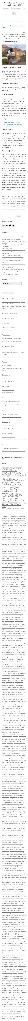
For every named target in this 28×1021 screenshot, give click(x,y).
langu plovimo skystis (16, 680)
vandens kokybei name (21, 544)
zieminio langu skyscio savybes (19, 643)
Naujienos (19, 196)
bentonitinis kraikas (13, 710)
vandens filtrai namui (11, 498)
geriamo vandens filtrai (16, 484)
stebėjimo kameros (14, 87)
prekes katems (5, 727)
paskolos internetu (11, 663)
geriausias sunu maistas (6, 751)
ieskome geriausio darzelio (16, 650)
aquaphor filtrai (17, 467)
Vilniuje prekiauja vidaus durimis (8, 437)
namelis (19, 974)
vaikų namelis (21, 767)
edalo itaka (15, 720)
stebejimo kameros (12, 203)
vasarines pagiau (22, 840)
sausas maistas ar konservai (13, 671)
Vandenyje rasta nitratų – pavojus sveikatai (11, 425)
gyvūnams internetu (6, 757)
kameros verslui (13, 200)
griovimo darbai (5, 486)
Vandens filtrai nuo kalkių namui (9, 327)
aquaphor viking (6, 481)
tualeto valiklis (15, 793)
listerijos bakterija (9, 643)
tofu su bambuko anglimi (12, 692)
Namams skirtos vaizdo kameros (12, 122)
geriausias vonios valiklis (11, 617)
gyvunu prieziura (13, 713)
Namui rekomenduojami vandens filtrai (10, 448)
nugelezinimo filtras (10, 487)
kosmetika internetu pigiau (7, 1008)
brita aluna (13, 764)
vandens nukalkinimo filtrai (7, 560)
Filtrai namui (6, 386)
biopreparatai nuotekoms (15, 778)
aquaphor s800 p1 (14, 475)
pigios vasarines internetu (18, 844)
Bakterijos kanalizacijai (8, 318)
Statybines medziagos (7, 433)
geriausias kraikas (16, 959)
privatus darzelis (22, 748)
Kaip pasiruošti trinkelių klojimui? (9, 365)
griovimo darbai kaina (11, 800)
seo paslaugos (5, 495)
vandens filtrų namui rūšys (20, 541)
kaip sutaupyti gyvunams (19, 711)
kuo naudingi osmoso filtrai (13, 532)
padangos (16, 493)
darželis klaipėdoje (13, 809)
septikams (9, 793)
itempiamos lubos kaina (20, 654)
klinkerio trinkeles (5, 778)
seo (20, 493)
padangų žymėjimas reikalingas (8, 621)
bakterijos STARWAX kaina (20, 985)
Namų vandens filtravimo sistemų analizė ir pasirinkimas (14, 439)
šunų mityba (12, 955)
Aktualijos (9, 196)
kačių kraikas (15, 755)
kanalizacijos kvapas (11, 744)
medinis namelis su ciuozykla (7, 746)
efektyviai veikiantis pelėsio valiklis (8, 628)
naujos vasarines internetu (7, 842)
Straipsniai (4, 193)
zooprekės (14, 758)
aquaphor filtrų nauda (16, 572)
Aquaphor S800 (8, 126)
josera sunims (22, 906)
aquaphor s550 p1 (14, 474)
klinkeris (8, 783)
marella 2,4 (18, 764)
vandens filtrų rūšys (17, 548)
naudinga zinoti (19, 832)
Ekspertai (5, 362)
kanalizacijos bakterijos (20, 744)
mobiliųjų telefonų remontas (7, 614)
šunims (3, 715)
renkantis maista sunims (15, 863)
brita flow (13, 765)
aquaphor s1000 (21, 475)
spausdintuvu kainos (6, 999)
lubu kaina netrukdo (21, 652)
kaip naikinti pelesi (9, 784)
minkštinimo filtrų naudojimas (19, 521)
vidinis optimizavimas (12, 661)
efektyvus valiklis (12, 781)
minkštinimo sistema (6, 523)
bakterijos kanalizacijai (21, 636)
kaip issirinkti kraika (16, 751)
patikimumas (12, 797)
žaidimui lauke (9, 969)
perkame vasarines (14, 851)
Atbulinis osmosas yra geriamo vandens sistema (12, 330)
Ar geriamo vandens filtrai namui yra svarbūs (11, 338)
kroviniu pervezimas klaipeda (15, 774)
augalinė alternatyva (12, 717)
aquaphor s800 (21, 474)
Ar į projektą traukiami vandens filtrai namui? (11, 401)
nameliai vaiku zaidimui (14, 976)
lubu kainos (23, 656)
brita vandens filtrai (15, 748)
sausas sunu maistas (19, 727)
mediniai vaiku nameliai (14, 788)
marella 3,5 (24, 764)
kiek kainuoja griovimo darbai (14, 786)
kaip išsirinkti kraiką (15, 960)
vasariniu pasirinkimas (18, 833)
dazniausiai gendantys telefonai (14, 610)
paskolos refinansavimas (7, 668)
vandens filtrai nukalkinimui (7, 525)
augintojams (7, 739)
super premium (14, 701)
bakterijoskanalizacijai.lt (15, 805)
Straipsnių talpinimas (20, 206)
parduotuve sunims (11, 819)
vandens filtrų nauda (18, 525)
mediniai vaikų (20, 969)
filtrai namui (10, 551)
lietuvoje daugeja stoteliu (20, 619)
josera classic (12, 629)
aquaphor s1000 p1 (14, 476)
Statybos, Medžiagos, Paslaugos (10, 313)
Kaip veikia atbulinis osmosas (8, 248)
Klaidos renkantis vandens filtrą (8, 381)
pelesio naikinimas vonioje (16, 783)
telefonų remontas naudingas (15, 608)
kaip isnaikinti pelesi (13, 856)
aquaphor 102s (5, 591)
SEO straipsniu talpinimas (8, 298)
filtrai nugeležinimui (6, 520)
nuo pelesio (7, 814)
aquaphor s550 (16, 473)
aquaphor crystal (7, 467)
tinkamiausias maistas (6, 737)
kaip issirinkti (17, 730)
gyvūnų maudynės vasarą (16, 753)
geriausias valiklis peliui (6, 626)
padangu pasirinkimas (6, 687)
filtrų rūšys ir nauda (15, 523)
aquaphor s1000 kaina (6, 476)
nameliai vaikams (16, 769)
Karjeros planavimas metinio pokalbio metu (11, 255)
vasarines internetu (19, 825)
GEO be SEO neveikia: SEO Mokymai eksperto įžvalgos (13, 250)
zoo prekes (22, 765)
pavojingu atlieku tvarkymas (7, 1004)
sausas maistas (8, 755)
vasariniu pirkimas (18, 828)
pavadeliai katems (13, 725)
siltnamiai (18, 657)
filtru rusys (24, 760)
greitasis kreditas (5, 664)
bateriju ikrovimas (5, 797)
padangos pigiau (5, 683)
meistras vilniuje (19, 699)
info (12, 711)
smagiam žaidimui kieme (14, 607)
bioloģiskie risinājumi (13, 645)
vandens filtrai (15, 494)
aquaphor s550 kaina (6, 474)
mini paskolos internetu (9, 901)
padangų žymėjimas (20, 516)
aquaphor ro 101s (7, 469)
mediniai (14, 969)
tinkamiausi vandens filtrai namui (18, 537)
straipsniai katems (13, 659)
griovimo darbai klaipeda (11, 776)
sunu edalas (21, 905)
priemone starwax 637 (21, 983)
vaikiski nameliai (8, 771)
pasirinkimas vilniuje (6, 650)
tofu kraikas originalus (10, 694)
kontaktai (3, 718)
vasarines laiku (18, 826)
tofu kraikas (20, 710)
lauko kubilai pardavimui (20, 600)
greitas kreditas (13, 664)
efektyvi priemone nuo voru (17, 626)
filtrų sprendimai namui (21, 539)
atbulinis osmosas (9, 482)
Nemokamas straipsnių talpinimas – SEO (14, 4)
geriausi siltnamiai (9, 730)
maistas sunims (22, 750)
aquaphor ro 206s (16, 472)
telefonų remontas (19, 596)
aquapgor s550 (9, 579)
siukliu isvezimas (20, 776)
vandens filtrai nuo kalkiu (13, 500)
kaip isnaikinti (20, 988)
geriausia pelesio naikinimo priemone (14, 854)
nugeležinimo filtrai (10, 489)
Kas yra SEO (5, 444)
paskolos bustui (21, 696)
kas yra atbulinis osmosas (17, 528)
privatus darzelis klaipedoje (7, 816)
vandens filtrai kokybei (6, 537)
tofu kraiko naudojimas (20, 715)
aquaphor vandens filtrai (10, 479)
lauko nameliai (9, 769)
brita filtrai (19, 482)
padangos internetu (6, 675)
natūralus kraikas (17, 962)
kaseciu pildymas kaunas (17, 791)
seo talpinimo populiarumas (18, 821)
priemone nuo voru (16, 595)
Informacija (14, 196)
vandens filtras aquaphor (10, 502)
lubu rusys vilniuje (6, 657)
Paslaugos (6, 198)
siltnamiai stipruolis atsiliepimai (14, 640)
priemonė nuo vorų (11, 596)
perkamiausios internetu (15, 757)
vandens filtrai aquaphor (10, 497)
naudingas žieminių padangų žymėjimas (18, 622)
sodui (9, 748)
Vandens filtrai (6, 323)
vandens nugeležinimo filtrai (9, 508)
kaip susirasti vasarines (18, 849)
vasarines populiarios (10, 832)
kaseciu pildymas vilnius (6, 791)
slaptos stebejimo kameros (10, 201)
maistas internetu (15, 737)
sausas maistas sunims (6, 711)
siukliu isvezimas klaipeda (18, 978)
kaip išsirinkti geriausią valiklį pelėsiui (13, 605)
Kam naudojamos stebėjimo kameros (13, 124)
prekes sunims (11, 727)
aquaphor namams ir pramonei (15, 570)
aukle (11, 814)
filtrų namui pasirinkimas (15, 534)
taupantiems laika (9, 828)
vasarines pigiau (10, 830)
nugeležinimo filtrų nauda (10, 554)
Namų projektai (6, 397)
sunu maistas (20, 701)
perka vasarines (10, 833)
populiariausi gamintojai (11, 852)
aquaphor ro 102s (7, 472)
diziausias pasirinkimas (11, 837)
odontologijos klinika (6, 701)
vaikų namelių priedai (18, 994)
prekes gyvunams (5, 713)
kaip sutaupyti (11, 722)
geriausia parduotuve (6, 723)
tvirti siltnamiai (16, 732)
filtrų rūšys (10, 521)
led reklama (9, 938)
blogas (12, 739)
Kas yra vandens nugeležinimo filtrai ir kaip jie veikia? (13, 269)
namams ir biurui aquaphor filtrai (15, 581)
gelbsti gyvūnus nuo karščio (15, 953)
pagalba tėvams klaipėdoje (12, 807)
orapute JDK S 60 (19, 797)
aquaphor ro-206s (21, 586)
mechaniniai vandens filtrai (15, 486)
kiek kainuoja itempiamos (7, 656)
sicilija (15, 859)
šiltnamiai (4, 750)
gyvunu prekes (5, 661)
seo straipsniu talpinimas (10, 563)
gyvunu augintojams (21, 713)
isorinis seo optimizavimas (7, 633)
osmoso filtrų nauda (21, 520)
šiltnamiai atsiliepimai (18, 734)
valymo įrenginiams (6, 997)
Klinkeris (5, 410)
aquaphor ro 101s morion (9, 471)
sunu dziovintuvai (9, 706)
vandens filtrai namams (11, 1018)
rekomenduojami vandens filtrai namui (10, 546)
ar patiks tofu (4, 717)
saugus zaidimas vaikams (7, 638)
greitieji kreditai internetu (11, 666)
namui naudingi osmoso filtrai (13, 549)
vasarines (12, 826)
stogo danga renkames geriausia (15, 987)
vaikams (3, 636)
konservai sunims (16, 706)
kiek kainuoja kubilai (11, 615)
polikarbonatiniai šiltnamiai (7, 732)
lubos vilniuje (13, 657)
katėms (7, 715)
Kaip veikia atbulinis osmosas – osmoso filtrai (11, 417)
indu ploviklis (13, 798)
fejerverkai (9, 741)
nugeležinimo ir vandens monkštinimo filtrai (15, 558)
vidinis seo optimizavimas (18, 633)
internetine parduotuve (15, 723)
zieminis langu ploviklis (6, 680)
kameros (8, 200)
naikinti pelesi (4, 786)
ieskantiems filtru (15, 741)
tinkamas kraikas (17, 760)
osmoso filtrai (7, 493)
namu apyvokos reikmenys (16, 635)
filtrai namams (23, 535)
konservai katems (19, 708)
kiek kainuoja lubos (16, 656)
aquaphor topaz (6, 478)
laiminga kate (20, 659)
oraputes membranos (6, 798)
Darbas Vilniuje (15, 772)
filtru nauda (4, 743)
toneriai (21, 790)
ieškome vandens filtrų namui (8, 541)
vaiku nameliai (15, 771)
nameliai (3, 769)
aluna (9, 764)
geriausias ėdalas (5, 941)
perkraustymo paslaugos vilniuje (8, 699)
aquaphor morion (17, 468)
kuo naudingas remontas (7, 624)
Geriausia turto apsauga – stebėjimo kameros (14, 27)
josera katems (19, 703)
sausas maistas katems (10, 708)
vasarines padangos (20, 508)
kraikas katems (10, 760)
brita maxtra (10, 964)
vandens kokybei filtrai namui (8, 542)
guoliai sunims (17, 704)
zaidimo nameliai (18, 992)
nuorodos (18, 718)
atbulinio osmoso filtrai (11, 527)
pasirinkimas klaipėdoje (6, 1014)
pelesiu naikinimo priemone (19, 784)
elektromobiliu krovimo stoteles (13, 899)
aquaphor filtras (7, 468)
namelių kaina (4, 971)
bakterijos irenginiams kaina (13, 779)
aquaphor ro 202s (12, 591)
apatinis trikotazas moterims (7, 1009)
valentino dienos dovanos (14, 804)
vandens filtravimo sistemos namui (9, 539)
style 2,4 (4, 765)
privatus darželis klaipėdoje (20, 811)
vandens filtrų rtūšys (12, 544)
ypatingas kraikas (17, 729)
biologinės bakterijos (19, 945)
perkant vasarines (17, 847)
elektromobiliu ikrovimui (12, 696)
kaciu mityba (12, 697)
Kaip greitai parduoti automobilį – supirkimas (11, 239)
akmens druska (15, 861)
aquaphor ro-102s (5, 586)
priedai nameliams (17, 967)
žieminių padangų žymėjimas (7, 518)
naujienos (13, 718)
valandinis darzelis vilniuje (10, 703)
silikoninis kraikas (5, 710)
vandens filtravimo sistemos (9, 503)
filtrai (4, 484)
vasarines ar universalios (16, 823)
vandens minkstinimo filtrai (11, 505)
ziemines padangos (19, 682)
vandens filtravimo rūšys (19, 518)
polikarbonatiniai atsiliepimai (7, 734)
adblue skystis (15, 647)
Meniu (14, 13)
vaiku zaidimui (5, 645)
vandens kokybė (21, 503)
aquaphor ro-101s (17, 577)
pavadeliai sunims (21, 725)
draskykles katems (16, 668)
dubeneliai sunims (20, 908)
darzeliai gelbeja (21, 649)
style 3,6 (8, 765)
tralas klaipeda (22, 980)
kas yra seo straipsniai (9, 631)
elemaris (17, 765)
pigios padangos (9, 676)
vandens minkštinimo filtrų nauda (15, 556)
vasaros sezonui (9, 847)
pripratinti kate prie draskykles (12, 669)
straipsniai (17, 739)
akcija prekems (9, 758)
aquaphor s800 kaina (6, 475)
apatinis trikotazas (5, 802)
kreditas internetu (20, 666)
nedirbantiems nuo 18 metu (17, 858)
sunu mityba (4, 722)
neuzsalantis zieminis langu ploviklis (17, 678)
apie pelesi (19, 852)
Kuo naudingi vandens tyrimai (8, 428)
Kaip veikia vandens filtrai (7, 267)
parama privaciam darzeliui (11, 649)
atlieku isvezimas (5, 818)
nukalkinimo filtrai (9, 491)
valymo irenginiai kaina (18, 814)
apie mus (8, 718)
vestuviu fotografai (9, 795)
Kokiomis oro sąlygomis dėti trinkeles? (10, 414)
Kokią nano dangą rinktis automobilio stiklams (11, 357)
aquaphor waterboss (17, 481)
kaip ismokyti (10, 729)
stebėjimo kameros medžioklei (10, 205)
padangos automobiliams (14, 818)
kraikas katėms (22, 755)
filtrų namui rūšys (8, 548)
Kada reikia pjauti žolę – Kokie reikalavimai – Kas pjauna (13, 350)
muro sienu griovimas (18, 795)
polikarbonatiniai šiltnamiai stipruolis (9, 642)
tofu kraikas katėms (6, 767)
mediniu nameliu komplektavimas (12, 790)
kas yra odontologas (19, 762)
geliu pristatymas (19, 800)
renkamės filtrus (22, 736)
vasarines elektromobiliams (7, 835)
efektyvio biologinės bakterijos (20, 746)
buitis (23, 635)
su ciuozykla (21, 771)
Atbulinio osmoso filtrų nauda (8, 392)
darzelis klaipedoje (5, 1011)
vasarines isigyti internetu (7, 844)
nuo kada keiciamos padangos (17, 687)
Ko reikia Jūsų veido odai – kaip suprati (10, 274)
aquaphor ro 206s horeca (7, 473)
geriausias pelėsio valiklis (18, 602)
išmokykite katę (19, 697)
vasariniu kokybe (17, 830)
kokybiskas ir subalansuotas (18, 927)
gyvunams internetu (19, 722)
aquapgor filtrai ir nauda (9, 574)
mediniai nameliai (14, 767)
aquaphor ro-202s (20, 584)
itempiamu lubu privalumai (11, 652)
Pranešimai (11, 198)
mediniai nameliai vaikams (19, 816)
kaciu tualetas (20, 910)
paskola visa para (8, 858)
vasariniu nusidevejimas (15, 845)
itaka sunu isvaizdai (22, 720)
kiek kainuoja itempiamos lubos (8, 654)
